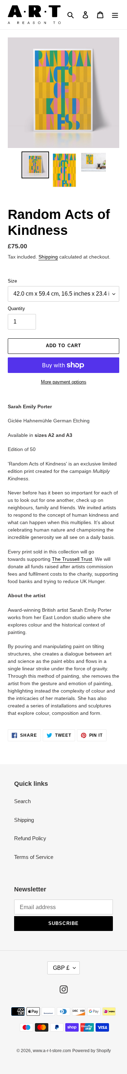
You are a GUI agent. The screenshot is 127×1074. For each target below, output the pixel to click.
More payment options (63, 382)
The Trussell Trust (72, 559)
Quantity (16, 308)
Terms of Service (33, 857)
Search (22, 801)
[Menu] (115, 14)
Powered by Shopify (91, 1050)
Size (12, 281)
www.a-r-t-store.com (52, 1050)
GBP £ (61, 968)
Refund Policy (30, 838)
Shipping (48, 257)
